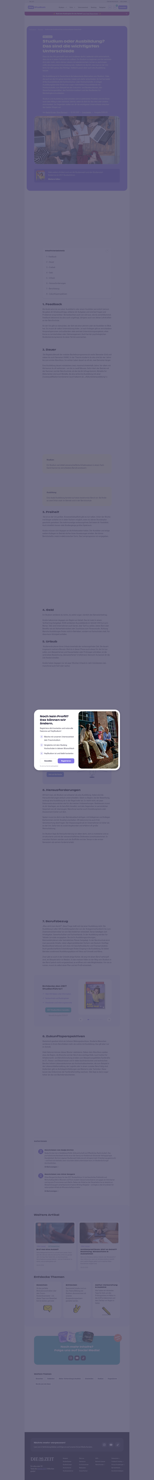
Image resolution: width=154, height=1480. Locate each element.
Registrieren (66, 761)
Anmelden (48, 761)
